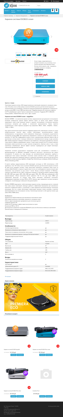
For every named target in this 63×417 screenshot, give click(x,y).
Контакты (43, 10)
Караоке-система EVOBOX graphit (12, 349)
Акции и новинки (13, 11)
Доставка (18, 1)
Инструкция (8, 276)
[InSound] (10, 5)
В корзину (13, 354)
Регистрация (56, 1)
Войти (46, 1)
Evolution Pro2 (36, 390)
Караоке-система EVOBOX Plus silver (12, 390)
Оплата (24, 1)
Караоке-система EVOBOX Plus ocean (41, 349)
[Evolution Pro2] (46, 373)
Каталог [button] (7, 10)
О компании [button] (36, 10)
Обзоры (24, 10)
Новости (19, 10)
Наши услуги (29, 11)
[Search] (57, 5)
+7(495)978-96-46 (24, 5)
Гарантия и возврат (8, 1)
